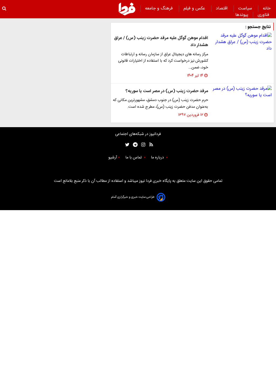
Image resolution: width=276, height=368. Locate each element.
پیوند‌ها (241, 15)
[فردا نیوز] (127, 9)
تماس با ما (134, 157)
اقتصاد (222, 8)
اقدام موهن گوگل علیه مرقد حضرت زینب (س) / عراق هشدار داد (161, 41)
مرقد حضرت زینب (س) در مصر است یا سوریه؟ (167, 91)
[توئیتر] (126, 144)
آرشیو (112, 157)
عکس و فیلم (195, 8)
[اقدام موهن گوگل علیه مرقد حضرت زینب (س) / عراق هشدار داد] (242, 42)
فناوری (264, 15)
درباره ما (158, 157)
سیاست (245, 8)
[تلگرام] (133, 144)
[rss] (149, 144)
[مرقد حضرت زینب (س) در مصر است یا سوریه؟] (242, 92)
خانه (267, 8)
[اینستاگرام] (142, 144)
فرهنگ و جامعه (159, 8)
